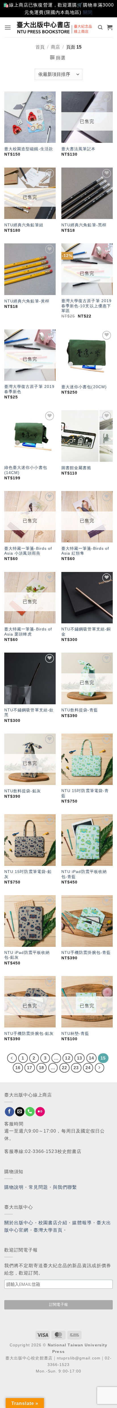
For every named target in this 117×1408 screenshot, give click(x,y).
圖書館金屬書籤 (76, 468)
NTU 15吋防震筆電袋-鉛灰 (28, 874)
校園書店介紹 (53, 1222)
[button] (7, 27)
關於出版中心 (19, 1222)
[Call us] (30, 1112)
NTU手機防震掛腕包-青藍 (86, 952)
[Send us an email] (19, 1112)
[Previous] (12, 1058)
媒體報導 (81, 1222)
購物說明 (14, 1187)
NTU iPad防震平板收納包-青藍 (84, 874)
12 (67, 1058)
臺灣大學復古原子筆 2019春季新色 (29, 389)
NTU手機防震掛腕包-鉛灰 (29, 1033)
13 (79, 1058)
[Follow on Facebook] (9, 1112)
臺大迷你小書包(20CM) (84, 387)
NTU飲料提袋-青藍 (79, 710)
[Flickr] (40, 1112)
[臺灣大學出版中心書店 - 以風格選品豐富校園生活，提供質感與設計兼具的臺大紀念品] (55, 27)
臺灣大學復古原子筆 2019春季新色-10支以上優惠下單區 (86, 306)
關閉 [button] (88, 12)
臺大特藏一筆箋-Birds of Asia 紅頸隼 (85, 551)
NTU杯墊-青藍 (75, 1033)
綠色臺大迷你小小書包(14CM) (25, 470)
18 (41, 1067)
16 (17, 1067)
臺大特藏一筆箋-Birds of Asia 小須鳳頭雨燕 (28, 551)
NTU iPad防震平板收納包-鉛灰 (27, 955)
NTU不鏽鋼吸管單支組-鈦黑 (29, 712)
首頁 (40, 47)
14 (91, 1058)
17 (29, 1067)
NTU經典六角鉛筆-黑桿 (83, 225)
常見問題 (38, 1187)
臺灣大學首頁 (48, 1230)
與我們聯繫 (65, 1187)
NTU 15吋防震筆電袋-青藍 (85, 793)
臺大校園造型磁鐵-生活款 (28, 149)
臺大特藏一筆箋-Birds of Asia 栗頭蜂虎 (28, 631)
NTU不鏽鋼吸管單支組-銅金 (86, 631)
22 (64, 1067)
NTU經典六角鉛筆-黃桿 (26, 301)
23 (76, 1067)
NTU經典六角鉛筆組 (23, 225)
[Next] (100, 1068)
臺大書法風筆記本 (78, 149)
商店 (55, 47)
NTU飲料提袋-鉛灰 (22, 791)
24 (88, 1067)
